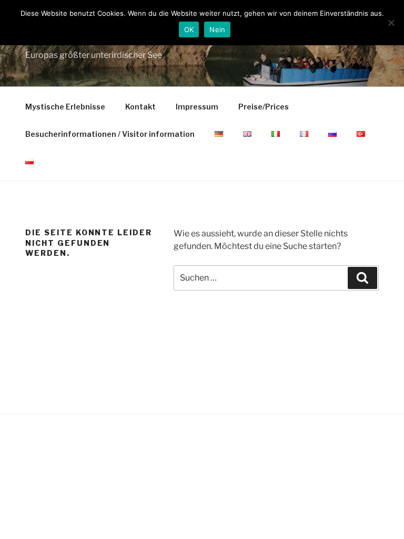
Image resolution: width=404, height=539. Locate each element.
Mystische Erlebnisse (65, 106)
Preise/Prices (263, 106)
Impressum (197, 106)
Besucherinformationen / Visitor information (110, 133)
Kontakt (140, 106)
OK (189, 29)
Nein (217, 29)
